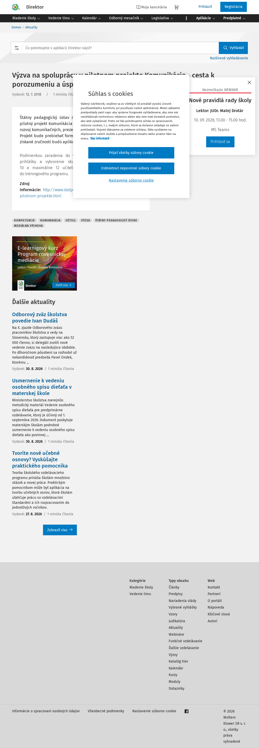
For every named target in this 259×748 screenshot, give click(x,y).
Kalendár (176, 668)
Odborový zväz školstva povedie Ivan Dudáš (39, 317)
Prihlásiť (205, 7)
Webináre (176, 634)
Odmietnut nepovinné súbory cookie (131, 168)
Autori (212, 621)
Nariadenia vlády (182, 601)
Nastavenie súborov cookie (154, 711)
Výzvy (173, 655)
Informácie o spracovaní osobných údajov (46, 711)
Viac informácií (99, 138)
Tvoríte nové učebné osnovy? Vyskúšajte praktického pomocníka (40, 459)
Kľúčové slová (219, 614)
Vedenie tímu (140, 594)
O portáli (215, 601)
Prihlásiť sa (220, 141)
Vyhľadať (237, 48)
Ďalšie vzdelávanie (184, 648)
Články (174, 587)
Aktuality (31, 27)
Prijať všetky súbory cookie (131, 153)
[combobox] (129, 48)
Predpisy (176, 594)
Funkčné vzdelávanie (185, 641)
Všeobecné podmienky (106, 711)
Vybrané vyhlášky (183, 607)
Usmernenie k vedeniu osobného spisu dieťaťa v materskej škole (42, 387)
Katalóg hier (178, 661)
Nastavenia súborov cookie (131, 180)
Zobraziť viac (57, 530)
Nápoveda (216, 607)
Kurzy (173, 675)
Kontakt (214, 587)
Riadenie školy (141, 587)
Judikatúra (177, 621)
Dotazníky (176, 688)
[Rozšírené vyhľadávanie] (16, 48)
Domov (16, 27)
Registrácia (234, 7)
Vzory (173, 614)
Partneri (214, 594)
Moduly (174, 682)
